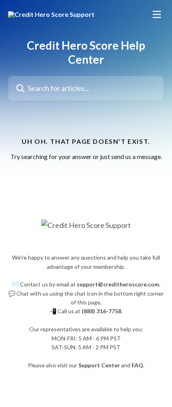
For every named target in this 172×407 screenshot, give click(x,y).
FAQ (137, 365)
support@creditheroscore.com (118, 284)
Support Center (99, 365)
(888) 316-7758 (101, 311)
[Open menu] (157, 14)
